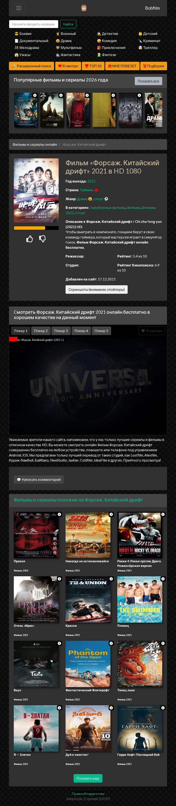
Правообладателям (88, 794)
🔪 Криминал (149, 41)
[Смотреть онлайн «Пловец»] (139, 599)
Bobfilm (152, 8)
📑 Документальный (28, 41)
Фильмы (134, 207)
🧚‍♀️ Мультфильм (69, 47)
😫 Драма (64, 41)
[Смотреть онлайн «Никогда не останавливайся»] (88, 535)
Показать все (148, 81)
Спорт (80, 213)
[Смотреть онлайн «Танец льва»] (139, 663)
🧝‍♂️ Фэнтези (106, 55)
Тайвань (86, 190)
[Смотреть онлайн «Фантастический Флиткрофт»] (88, 663)
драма (82, 199)
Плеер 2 (41, 331)
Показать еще (88, 778)
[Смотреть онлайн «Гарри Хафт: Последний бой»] (139, 728)
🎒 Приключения (111, 47)
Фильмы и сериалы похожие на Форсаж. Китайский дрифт (78, 499)
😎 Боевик (23, 33)
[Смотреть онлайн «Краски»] (88, 599)
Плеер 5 (101, 331)
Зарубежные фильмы (108, 207)
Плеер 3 (61, 331)
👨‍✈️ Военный (66, 33)
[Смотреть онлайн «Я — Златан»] (36, 728)
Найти (68, 24)
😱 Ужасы (22, 55)
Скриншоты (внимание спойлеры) (97, 289)
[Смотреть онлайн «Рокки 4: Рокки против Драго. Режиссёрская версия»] (139, 535)
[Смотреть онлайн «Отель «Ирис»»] (36, 599)
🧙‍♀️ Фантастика (68, 55)
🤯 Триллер (148, 47)
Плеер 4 (81, 331)
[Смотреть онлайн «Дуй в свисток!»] (88, 728)
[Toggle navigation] (19, 8)
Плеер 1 (21, 331)
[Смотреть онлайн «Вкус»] (36, 663)
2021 (91, 181)
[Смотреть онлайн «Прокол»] (36, 535)
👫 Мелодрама (26, 47)
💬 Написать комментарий (39, 479)
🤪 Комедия (107, 41)
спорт (98, 199)
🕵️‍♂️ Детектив (107, 33)
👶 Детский (147, 33)
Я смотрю (153, 331)
